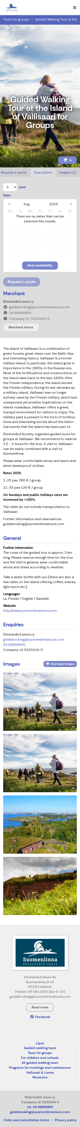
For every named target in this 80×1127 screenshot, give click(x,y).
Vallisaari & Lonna (40, 1073)
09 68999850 (14, 644)
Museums (40, 1077)
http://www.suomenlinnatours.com (30, 610)
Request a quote (22, 281)
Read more (40, 1007)
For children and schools (40, 1058)
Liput (40, 1043)
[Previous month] (9, 204)
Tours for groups (16, 19)
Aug (26, 204)
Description (43, 172)
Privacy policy (66, 1120)
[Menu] (74, 7)
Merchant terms (21, 327)
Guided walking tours (40, 1048)
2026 (53, 204)
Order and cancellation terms (26, 1120)
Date (7, 195)
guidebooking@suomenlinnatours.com (33, 639)
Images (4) (68, 172)
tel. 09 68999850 (40, 1107)
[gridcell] (10, 219)
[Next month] (71, 204)
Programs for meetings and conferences (40, 1068)
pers (22, 187)
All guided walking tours (40, 1063)
